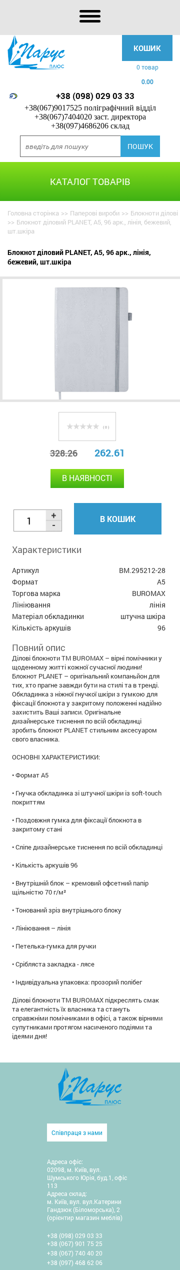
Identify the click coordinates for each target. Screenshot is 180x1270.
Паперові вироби (95, 213)
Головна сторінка (33, 213)
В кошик (118, 519)
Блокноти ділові (154, 213)
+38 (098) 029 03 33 (95, 96)
